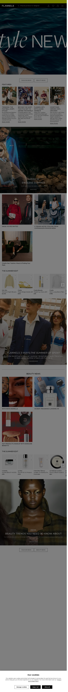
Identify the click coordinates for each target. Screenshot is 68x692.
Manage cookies (22, 687)
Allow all (47, 687)
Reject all (35, 687)
